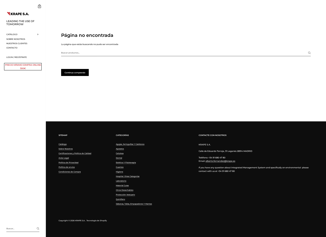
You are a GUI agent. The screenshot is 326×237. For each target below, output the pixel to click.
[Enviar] (38, 228)
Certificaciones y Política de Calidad (75, 153)
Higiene (119, 172)
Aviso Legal (64, 158)
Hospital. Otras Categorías (127, 176)
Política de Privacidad (68, 162)
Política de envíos (67, 167)
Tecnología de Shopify (96, 220)
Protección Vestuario (125, 195)
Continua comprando (75, 72)
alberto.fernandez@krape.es (220, 161)
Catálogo (63, 144)
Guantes (120, 167)
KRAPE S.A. (80, 220)
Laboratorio (121, 181)
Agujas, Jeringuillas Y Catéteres (130, 144)
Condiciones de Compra (70, 172)
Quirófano (120, 199)
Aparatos (120, 149)
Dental (119, 158)
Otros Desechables (124, 190)
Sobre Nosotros (66, 149)
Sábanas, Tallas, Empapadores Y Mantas (134, 204)
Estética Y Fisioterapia (126, 162)
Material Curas (122, 185)
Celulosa (120, 153)
